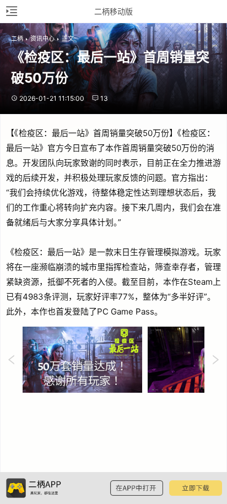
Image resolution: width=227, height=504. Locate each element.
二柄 (17, 38)
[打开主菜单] (11, 11)
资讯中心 (42, 38)
